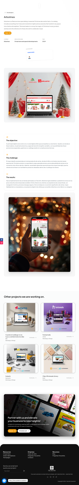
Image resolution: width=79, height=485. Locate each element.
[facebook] (48, 477)
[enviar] (24, 470)
